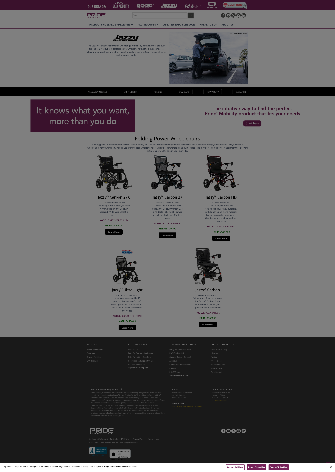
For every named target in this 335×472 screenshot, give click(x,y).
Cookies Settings (235, 467)
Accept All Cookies (278, 467)
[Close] (331, 467)
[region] (167, 467)
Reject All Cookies (256, 467)
